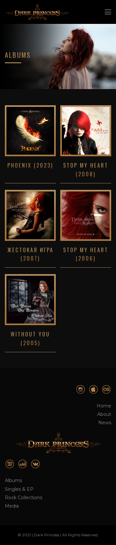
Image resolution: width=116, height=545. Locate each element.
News (104, 423)
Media (12, 506)
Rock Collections (23, 497)
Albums (13, 480)
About (104, 414)
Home (104, 406)
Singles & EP (19, 489)
